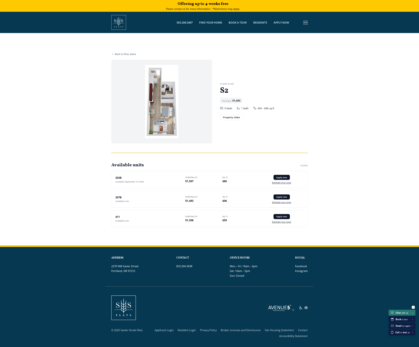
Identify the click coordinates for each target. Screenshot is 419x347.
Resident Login (187, 330)
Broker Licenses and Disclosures (241, 330)
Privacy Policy (208, 330)
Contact (303, 330)
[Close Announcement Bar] (250, 5)
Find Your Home (210, 22)
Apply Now (281, 22)
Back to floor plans (125, 54)
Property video (231, 117)
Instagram (301, 271)
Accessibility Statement (293, 336)
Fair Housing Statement (279, 330)
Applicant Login (164, 330)
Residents (260, 22)
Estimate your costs (281, 182)
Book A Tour (238, 22)
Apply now (281, 177)
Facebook (301, 266)
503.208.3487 (185, 22)
